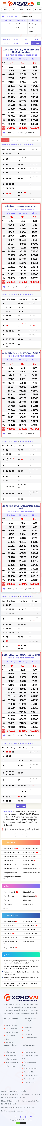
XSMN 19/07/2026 (27, 356)
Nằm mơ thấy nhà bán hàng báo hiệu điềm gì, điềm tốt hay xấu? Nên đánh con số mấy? (21, 967)
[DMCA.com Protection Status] (21, 1123)
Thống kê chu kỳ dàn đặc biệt (12, 878)
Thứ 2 (16, 39)
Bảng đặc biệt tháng (10, 856)
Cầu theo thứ (7, 904)
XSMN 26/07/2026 (27, 209)
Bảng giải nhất (8, 860)
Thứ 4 (36, 39)
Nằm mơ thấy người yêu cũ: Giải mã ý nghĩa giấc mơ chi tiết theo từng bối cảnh (20, 984)
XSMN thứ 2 (7, 811)
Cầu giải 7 (6, 900)
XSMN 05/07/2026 (27, 658)
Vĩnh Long (32, 24)
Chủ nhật (35, 43)
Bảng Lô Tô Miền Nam (10, 144)
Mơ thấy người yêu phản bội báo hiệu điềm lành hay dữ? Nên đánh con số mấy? (21, 979)
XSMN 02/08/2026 (30, 55)
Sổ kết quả (5, 140)
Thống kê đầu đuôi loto (11, 852)
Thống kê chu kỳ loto (30, 868)
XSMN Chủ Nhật (17, 55)
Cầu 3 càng (27, 900)
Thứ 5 (6, 43)
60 (17, 140)
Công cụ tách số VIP (10, 937)
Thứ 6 (16, 43)
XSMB (5, 9)
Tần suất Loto (28, 860)
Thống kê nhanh (9, 921)
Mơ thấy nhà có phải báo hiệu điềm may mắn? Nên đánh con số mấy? (21, 973)
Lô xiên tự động (28, 937)
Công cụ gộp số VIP (30, 933)
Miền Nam (6, 39)
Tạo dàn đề (7, 933)
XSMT (13, 9)
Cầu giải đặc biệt (29, 896)
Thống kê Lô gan (9, 848)
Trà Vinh (31, 32)
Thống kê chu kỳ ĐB (10, 872)
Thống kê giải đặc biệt (30, 848)
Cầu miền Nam (8, 896)
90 (22, 140)
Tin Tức (8, 955)
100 (28, 140)
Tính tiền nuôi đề (29, 929)
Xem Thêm (21, 806)
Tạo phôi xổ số (28, 904)
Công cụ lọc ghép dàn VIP (10, 943)
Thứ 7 (26, 43)
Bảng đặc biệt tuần (29, 852)
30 (12, 140)
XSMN (20, 9)
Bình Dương (33, 28)
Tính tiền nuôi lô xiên (10, 929)
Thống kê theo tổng (30, 921)
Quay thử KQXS (9, 948)
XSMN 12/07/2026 (27, 511)
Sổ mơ (5, 908)
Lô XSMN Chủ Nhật (26, 144)
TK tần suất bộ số (9, 925)
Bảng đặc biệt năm (29, 856)
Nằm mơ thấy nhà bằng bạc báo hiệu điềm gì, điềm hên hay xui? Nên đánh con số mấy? (21, 962)
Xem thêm (21, 835)
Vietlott (28, 9)
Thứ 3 (26, 39)
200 (38, 140)
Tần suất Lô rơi (28, 864)
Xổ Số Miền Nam (12, 16)
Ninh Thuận (19, 24)
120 (33, 140)
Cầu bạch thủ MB (9, 892)
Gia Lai (18, 28)
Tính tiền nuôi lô (29, 925)
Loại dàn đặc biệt (29, 941)
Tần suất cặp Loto (9, 864)
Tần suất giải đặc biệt (10, 868)
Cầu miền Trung (28, 892)
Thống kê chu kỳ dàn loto (31, 872)
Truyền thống (6, 24)
